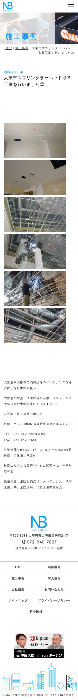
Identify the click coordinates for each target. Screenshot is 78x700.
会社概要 (18, 589)
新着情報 (36, 611)
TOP (8, 48)
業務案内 (54, 567)
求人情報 (54, 578)
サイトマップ (18, 600)
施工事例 (21, 48)
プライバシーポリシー (54, 600)
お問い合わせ (54, 589)
